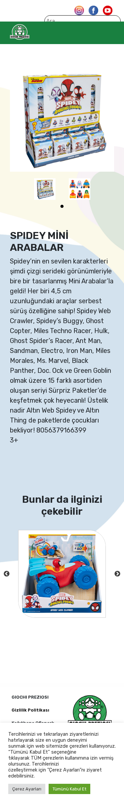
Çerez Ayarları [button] (26, 788)
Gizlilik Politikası (30, 710)
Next (117, 574)
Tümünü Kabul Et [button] (69, 788)
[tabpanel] (45, 189)
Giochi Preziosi (32, 32)
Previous (6, 574)
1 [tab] (62, 206)
